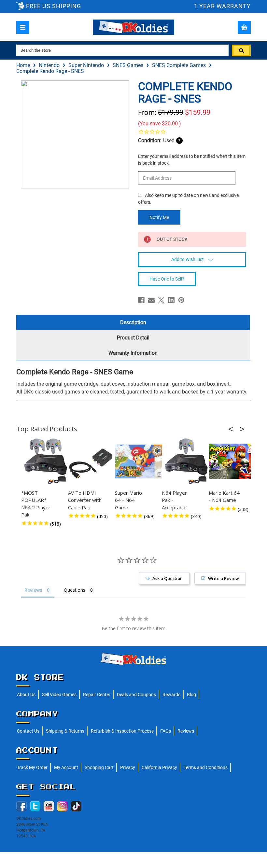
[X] (161, 300)
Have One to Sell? (166, 279)
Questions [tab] (74, 590)
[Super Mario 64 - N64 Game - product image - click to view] (139, 461)
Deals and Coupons (136, 694)
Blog (191, 694)
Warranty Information (133, 353)
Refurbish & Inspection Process (122, 731)
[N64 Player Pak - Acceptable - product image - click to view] (186, 461)
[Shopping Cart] (244, 27)
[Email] (151, 300)
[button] (233, 429)
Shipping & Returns (65, 731)
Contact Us (28, 731)
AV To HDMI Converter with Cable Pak (85, 500)
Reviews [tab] (33, 590)
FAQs (165, 731)
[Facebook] (141, 300)
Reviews (185, 731)
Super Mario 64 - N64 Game (128, 500)
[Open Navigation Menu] (22, 27)
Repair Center (96, 694)
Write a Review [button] (223, 578)
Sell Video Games (59, 694)
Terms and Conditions (206, 767)
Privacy (127, 767)
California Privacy (159, 767)
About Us (26, 694)
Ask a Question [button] (167, 578)
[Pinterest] (181, 300)
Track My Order (32, 767)
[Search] (241, 50)
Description (133, 322)
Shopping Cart (99, 767)
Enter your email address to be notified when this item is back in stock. (192, 160)
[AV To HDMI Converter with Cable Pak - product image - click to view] (92, 461)
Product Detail (133, 338)
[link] (192, 131)
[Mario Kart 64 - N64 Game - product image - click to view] (233, 461)
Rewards (171, 694)
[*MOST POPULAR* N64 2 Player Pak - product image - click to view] (45, 461)
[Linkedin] (171, 300)
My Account (66, 767)
